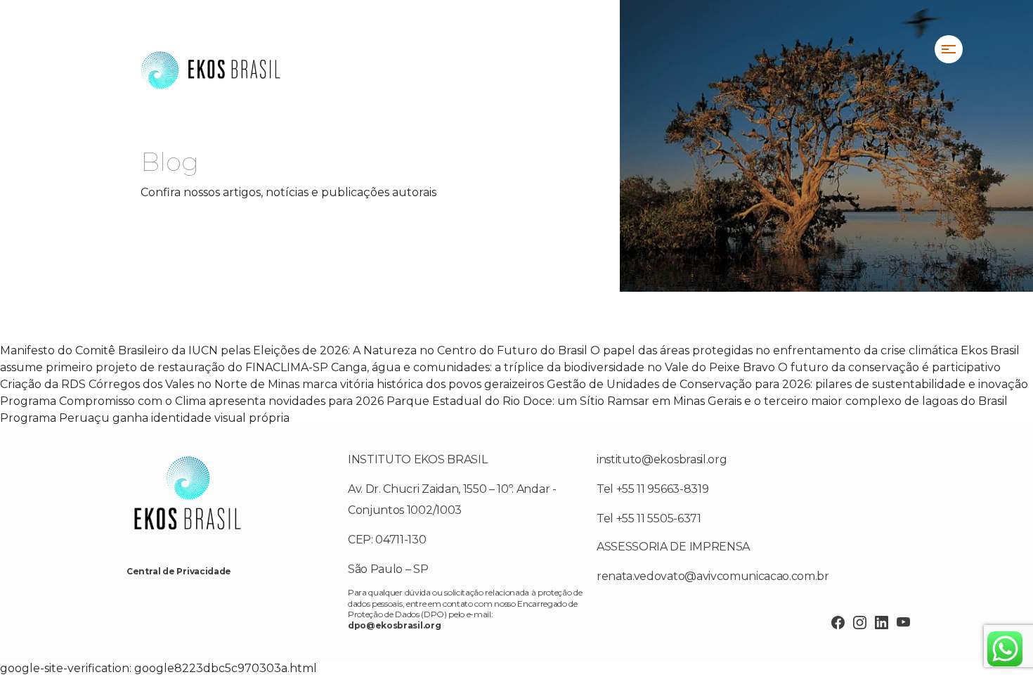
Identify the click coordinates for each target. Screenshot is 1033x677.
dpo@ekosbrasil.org (394, 625)
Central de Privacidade (178, 571)
